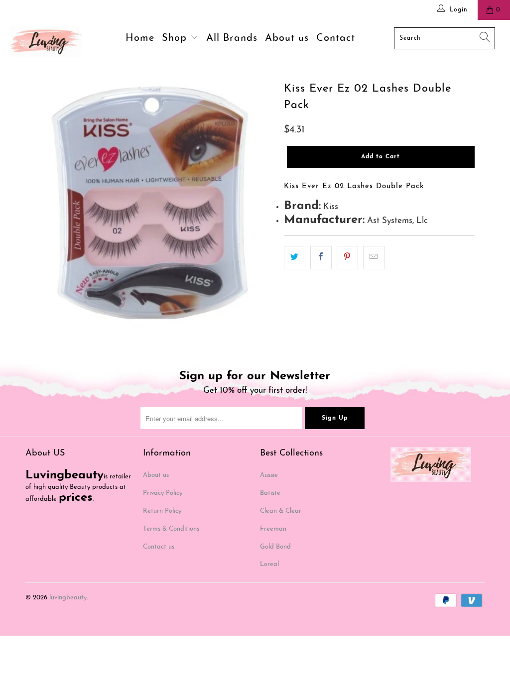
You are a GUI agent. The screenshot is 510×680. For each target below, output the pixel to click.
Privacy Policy (162, 493)
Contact (335, 38)
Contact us (158, 547)
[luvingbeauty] (46, 41)
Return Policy (162, 511)
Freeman (273, 529)
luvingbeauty (68, 597)
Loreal (269, 564)
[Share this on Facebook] (321, 257)
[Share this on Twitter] (294, 257)
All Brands (231, 38)
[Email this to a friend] (373, 257)
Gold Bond (275, 547)
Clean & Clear (280, 511)
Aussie (269, 475)
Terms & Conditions (171, 529)
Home (140, 38)
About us (287, 38)
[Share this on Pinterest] (347, 257)
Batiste (270, 493)
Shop (176, 38)
